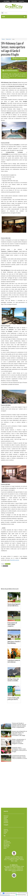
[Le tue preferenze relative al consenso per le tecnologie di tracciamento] (21, 894)
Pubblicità (6, 820)
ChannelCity (14, 1)
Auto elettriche (7, 841)
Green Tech (6, 847)
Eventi (5, 848)
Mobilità (5, 832)
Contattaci (6, 821)
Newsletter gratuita (14, 560)
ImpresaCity (21, 1)
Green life (5, 565)
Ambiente (6, 829)
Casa (5, 833)
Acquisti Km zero (7, 842)
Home (3, 16)
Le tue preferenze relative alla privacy (10, 893)
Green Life (8, 39)
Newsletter (6, 822)
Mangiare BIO (7, 845)
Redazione (6, 815)
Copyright (6, 817)
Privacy (5, 818)
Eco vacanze (6, 844)
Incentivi (5, 840)
